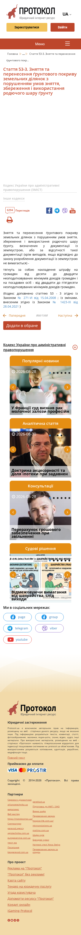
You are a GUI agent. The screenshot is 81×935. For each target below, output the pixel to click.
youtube (22, 639)
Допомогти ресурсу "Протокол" (31, 898)
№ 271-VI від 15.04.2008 (37, 298)
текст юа (12, 842)
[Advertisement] (40, 141)
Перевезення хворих (44, 816)
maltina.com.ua (41, 830)
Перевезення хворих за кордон (45, 851)
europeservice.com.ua (19, 838)
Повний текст (16, 757)
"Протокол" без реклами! (26, 874)
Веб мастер (14, 814)
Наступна (65, 315)
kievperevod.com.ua (18, 852)
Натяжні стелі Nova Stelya (46, 844)
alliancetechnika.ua (18, 804)
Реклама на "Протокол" (25, 868)
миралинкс (13, 809)
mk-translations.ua (42, 825)
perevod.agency (16, 828)
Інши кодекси (14, 198)
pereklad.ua (39, 801)
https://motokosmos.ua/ (20, 818)
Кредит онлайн (19, 905)
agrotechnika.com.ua (18, 833)
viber (53, 628)
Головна (13, 54)
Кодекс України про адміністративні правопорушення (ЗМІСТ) (31, 187)
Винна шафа (39, 811)
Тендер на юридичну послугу (29, 886)
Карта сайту (16, 880)
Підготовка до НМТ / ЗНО (46, 806)
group (53, 617)
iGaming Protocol (20, 911)
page (21, 617)
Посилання (13, 847)
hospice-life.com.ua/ (43, 820)
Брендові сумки (41, 839)
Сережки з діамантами (20, 799)
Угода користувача (22, 892)
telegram (21, 628)
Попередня (17, 315)
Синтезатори (14, 823)
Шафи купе (38, 835)
